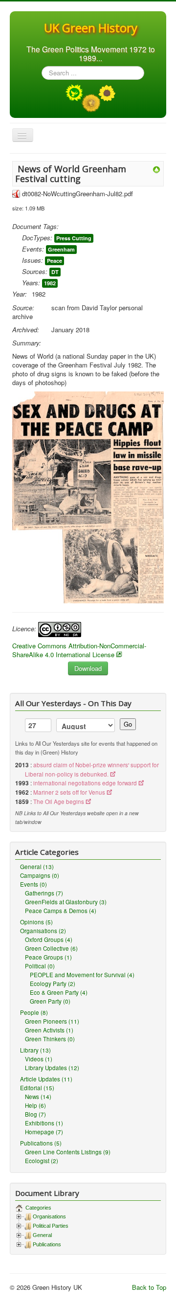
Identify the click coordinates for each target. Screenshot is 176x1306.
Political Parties (50, 1226)
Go (128, 724)
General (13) (37, 867)
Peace (54, 260)
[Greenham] (156, 168)
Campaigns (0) (39, 875)
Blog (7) (35, 1114)
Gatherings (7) (44, 893)
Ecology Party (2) (52, 983)
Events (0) (33, 884)
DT (55, 271)
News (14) (38, 1096)
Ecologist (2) (41, 1161)
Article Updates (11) (46, 1079)
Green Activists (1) (49, 1030)
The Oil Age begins (58, 801)
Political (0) (40, 966)
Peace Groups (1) (48, 957)
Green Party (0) (50, 1001)
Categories (37, 1208)
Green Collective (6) (51, 948)
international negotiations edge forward (85, 783)
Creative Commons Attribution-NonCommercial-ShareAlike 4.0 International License (79, 650)
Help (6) (35, 1105)
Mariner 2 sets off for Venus (69, 792)
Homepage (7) (44, 1132)
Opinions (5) (36, 922)
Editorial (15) (37, 1088)
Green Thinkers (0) (50, 1039)
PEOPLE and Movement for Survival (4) (82, 975)
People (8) (34, 1012)
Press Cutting (73, 238)
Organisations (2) (43, 931)
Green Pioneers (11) (52, 1021)
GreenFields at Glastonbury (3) (66, 902)
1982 (50, 283)
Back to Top (149, 1287)
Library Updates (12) (52, 1068)
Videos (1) (38, 1059)
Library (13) (35, 1050)
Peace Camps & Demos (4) (60, 911)
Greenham (61, 249)
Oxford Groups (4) (48, 939)
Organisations (49, 1216)
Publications (47, 1244)
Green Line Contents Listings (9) (67, 1152)
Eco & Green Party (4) (59, 992)
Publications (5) (41, 1143)
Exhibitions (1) (44, 1123)
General (42, 1235)
